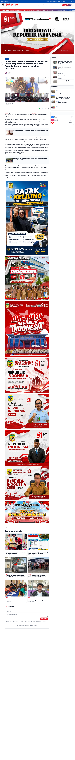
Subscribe (70, 122)
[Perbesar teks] (2, 62)
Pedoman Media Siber (53, 1)
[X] (69, 1)
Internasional (35, 8)
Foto (49, 8)
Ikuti (71, 117)
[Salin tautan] (48, 108)
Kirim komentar (44, 618)
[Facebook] (67, 1)
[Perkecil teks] (2, 59)
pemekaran (29, 121)
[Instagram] (71, 1)
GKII (6, 527)
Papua (14, 8)
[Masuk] (73, 5)
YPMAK (24, 8)
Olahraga (41, 8)
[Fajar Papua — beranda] (10, 4)
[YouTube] (73, 1)
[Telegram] (42, 108)
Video (53, 8)
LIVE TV (68, 4)
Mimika (2, 8)
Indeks (59, 1)
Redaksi (47, 1)
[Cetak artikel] (2, 65)
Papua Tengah (8, 8)
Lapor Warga (63, 1)
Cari (63, 4)
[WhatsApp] (39, 108)
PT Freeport (19, 8)
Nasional (29, 8)
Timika (6, 113)
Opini (45, 8)
